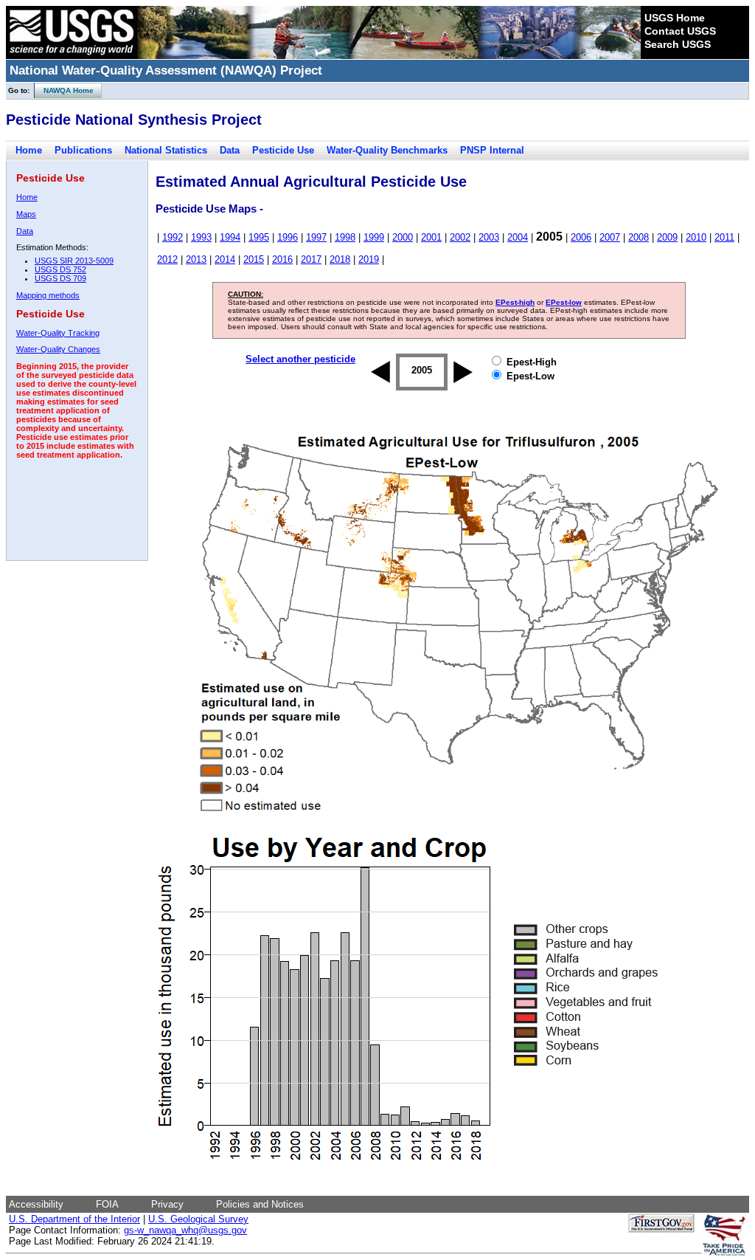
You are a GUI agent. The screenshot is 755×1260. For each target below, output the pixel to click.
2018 (340, 259)
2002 (460, 237)
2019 (368, 259)
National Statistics (166, 150)
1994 (230, 237)
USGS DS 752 (60, 269)
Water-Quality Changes (58, 349)
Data (230, 150)
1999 (373, 237)
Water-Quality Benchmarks (387, 150)
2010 (696, 237)
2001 (431, 237)
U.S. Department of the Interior (74, 1219)
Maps (26, 214)
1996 (287, 237)
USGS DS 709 (60, 278)
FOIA (107, 1204)
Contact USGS (680, 31)
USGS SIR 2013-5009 (74, 260)
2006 (581, 237)
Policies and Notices (260, 1204)
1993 (201, 237)
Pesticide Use (283, 150)
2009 (667, 237)
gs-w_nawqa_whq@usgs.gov (185, 1230)
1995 (258, 237)
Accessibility (36, 1204)
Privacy (167, 1204)
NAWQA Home (64, 90)
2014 (225, 259)
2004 (517, 237)
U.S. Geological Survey (198, 1219)
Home (28, 150)
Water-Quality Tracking (58, 332)
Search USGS (677, 44)
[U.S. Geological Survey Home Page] (71, 55)
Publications (83, 150)
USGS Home (674, 18)
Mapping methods (48, 295)
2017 (311, 259)
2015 (253, 259)
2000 (402, 237)
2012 (167, 259)
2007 (609, 237)
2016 (282, 259)
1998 (345, 237)
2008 (638, 237)
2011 (724, 237)
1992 (172, 237)
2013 (196, 259)
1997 (316, 237)
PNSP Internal (492, 150)
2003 (489, 237)
